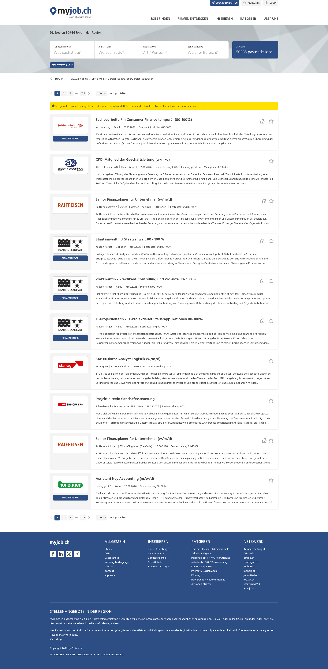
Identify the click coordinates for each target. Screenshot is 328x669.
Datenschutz (112, 558)
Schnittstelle (155, 562)
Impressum (110, 575)
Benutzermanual (157, 558)
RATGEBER (248, 18)
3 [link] (70, 93)
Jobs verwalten (156, 553)
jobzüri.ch (249, 579)
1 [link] (57, 93)
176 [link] (83, 93)
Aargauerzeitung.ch (255, 549)
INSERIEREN (224, 18)
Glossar (109, 566)
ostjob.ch (249, 558)
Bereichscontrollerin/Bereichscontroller (130, 79)
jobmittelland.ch (253, 575)
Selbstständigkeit (201, 553)
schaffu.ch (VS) (252, 584)
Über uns (109, 549)
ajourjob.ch (250, 588)
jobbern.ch (249, 571)
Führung (195, 575)
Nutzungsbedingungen (117, 562)
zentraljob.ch (251, 562)
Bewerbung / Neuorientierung (208, 579)
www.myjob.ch (79, 79)
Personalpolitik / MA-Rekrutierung (210, 558)
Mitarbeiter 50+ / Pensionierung (209, 562)
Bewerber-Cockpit (158, 566)
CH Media (249, 553)
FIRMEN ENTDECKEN (193, 18)
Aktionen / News (201, 584)
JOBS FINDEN (160, 18)
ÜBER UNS (271, 18)
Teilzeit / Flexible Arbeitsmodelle (210, 549)
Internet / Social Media (204, 571)
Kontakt (109, 571)
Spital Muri (98, 79)
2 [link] (64, 93)
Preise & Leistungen (159, 549)
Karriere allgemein (201, 566)
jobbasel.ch (250, 566)
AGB (107, 553)
